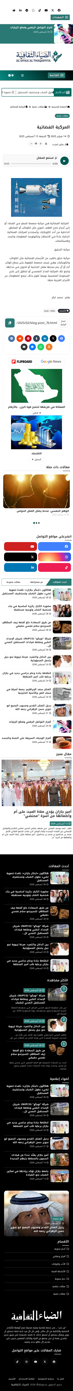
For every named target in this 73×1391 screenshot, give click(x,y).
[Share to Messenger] (32, 347)
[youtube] (46, 10)
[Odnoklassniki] (49, 347)
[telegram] (26, 10)
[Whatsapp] (40, 347)
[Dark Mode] (11, 75)
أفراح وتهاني (59, 1256)
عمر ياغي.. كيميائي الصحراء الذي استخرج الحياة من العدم (38, 513)
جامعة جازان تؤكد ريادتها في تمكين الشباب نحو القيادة (28, 1173)
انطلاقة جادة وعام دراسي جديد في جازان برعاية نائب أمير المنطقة (26, 675)
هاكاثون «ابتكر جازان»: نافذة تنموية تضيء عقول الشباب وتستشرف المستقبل (26, 592)
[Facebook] (61, 338)
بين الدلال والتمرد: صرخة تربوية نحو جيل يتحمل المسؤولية (27, 659)
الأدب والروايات (58, 1264)
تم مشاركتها (36, 582)
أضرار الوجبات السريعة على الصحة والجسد (27, 27)
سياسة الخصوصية (46, 1379)
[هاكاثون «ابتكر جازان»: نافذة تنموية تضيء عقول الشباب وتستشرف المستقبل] (62, 594)
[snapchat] (33, 10)
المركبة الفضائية (17, 107)
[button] (60, 17)
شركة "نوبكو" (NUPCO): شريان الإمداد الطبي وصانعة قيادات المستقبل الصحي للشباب (27, 999)
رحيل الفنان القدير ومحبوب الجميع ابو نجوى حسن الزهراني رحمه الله (29, 707)
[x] (52, 10)
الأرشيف (11, 1379)
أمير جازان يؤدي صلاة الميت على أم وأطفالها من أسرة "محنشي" (42, 813)
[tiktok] (39, 10)
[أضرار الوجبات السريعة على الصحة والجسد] (63, 34)
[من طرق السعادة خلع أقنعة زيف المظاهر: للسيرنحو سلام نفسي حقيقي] (62, 627)
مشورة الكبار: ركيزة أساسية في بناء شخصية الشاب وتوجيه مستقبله (29, 608)
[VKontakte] (11, 338)
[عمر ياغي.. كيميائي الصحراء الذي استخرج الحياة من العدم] (36, 491)
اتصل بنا (60, 1379)
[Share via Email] (24, 347)
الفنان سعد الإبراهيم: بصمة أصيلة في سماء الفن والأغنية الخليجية (28, 691)
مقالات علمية (38, 107)
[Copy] (10, 323)
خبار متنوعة (60, 1279)
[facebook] (59, 10)
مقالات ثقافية (58, 1286)
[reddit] (13, 10)
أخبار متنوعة (58, 1219)
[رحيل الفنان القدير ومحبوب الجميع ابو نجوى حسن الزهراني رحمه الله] (62, 710)
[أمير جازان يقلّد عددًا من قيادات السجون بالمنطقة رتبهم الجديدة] (59, 1159)
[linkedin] (20, 10)
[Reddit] (19, 338)
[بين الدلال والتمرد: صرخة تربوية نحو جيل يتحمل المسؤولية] (62, 661)
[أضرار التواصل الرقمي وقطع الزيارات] (62, 726)
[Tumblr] (36, 338)
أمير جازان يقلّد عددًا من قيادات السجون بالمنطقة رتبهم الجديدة (29, 1157)
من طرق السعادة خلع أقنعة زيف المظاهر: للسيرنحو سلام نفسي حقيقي (26, 624)
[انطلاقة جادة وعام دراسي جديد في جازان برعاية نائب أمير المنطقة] (62, 677)
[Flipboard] (22, 362)
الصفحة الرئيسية (59, 107)
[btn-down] (31, 144)
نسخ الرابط (63, 323)
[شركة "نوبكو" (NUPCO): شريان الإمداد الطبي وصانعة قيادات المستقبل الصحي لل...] (62, 643)
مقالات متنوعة (13, 582)
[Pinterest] (28, 338)
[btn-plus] (40, 144)
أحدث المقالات (60, 582)
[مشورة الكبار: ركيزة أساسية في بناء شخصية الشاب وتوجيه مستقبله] (62, 610)
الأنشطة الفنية (58, 1271)
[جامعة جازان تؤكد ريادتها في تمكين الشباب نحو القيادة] (59, 1176)
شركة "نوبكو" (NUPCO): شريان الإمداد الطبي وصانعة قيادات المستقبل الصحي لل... (27, 642)
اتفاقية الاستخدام (26, 1379)
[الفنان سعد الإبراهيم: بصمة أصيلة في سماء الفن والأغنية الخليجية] (62, 694)
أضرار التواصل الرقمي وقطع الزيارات (30, 722)
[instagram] (26, 1361)
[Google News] (51, 361)
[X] (53, 338)
